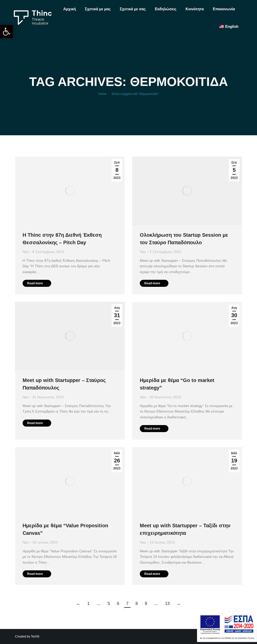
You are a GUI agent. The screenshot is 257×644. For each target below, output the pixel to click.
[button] (6, 31)
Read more (35, 283)
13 (167, 603)
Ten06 (35, 636)
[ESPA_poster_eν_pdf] (227, 640)
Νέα (26, 252)
